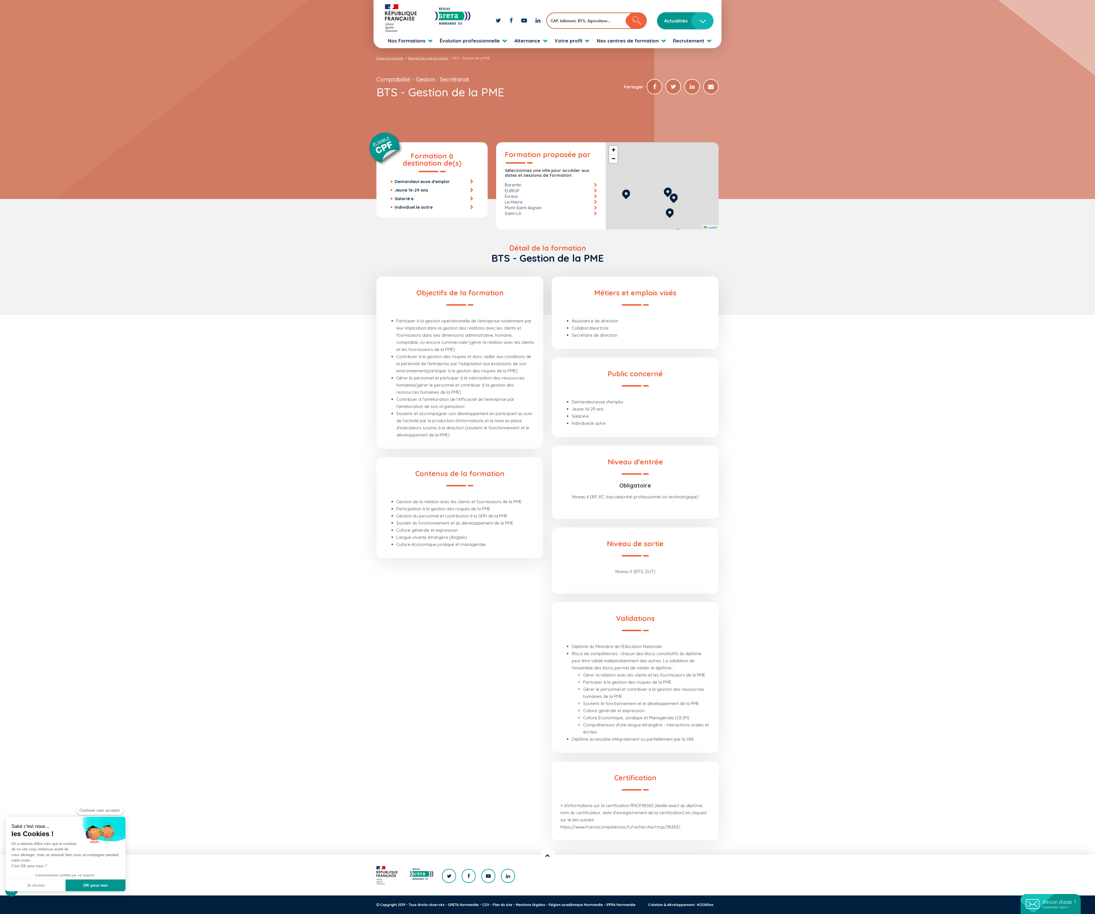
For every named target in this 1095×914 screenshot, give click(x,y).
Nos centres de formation (628, 41)
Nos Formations (406, 41)
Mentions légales (530, 905)
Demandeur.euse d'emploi (422, 181)
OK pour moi (95, 885)
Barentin (513, 185)
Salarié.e (404, 198)
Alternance (527, 41)
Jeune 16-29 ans (411, 190)
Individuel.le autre (414, 207)
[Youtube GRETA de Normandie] (524, 20)
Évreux (511, 196)
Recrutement (688, 41)
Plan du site (502, 905)
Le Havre (514, 202)
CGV (485, 905)
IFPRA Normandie (621, 905)
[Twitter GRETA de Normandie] (499, 20)
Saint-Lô (513, 213)
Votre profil (568, 41)
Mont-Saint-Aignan (523, 207)
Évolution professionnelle (470, 41)
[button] (667, 191)
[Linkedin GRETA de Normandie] (538, 20)
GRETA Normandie (463, 905)
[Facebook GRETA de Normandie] (512, 20)
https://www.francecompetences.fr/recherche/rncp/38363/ (620, 827)
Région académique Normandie (576, 905)
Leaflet (712, 227)
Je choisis (35, 885)
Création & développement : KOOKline (680, 905)
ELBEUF (512, 190)
